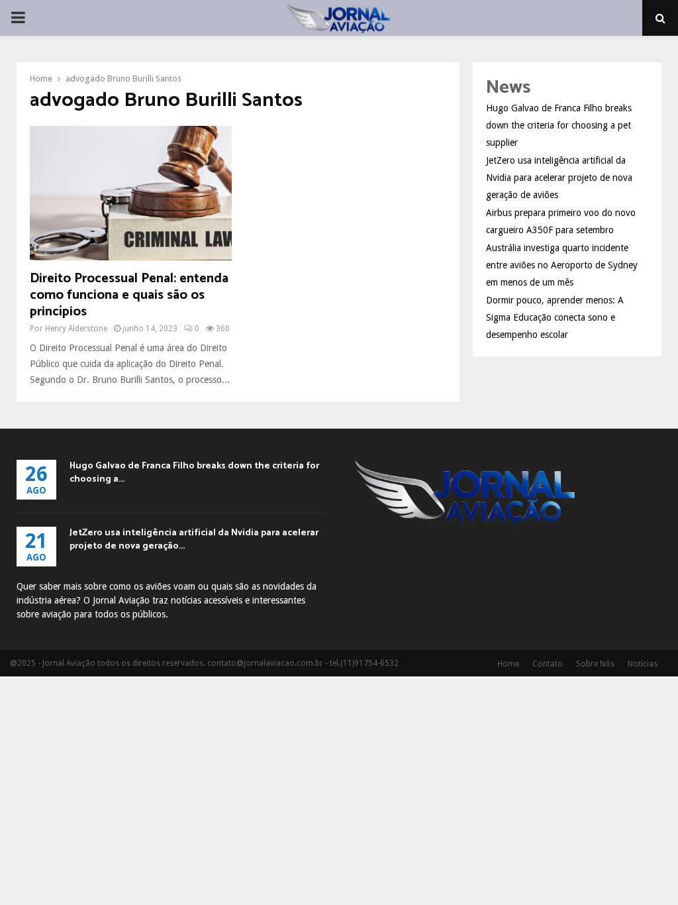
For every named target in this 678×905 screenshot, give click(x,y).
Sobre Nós (595, 663)
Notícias (642, 663)
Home (508, 663)
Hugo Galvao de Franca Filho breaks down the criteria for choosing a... (194, 472)
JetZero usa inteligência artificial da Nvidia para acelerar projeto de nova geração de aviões (559, 177)
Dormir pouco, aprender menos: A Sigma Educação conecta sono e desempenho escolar (555, 317)
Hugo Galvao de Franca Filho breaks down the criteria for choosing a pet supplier (559, 125)
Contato (547, 663)
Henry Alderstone (76, 328)
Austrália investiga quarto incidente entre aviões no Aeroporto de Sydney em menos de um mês (562, 265)
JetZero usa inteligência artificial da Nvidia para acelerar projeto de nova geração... (194, 539)
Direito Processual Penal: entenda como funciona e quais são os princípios (129, 295)
